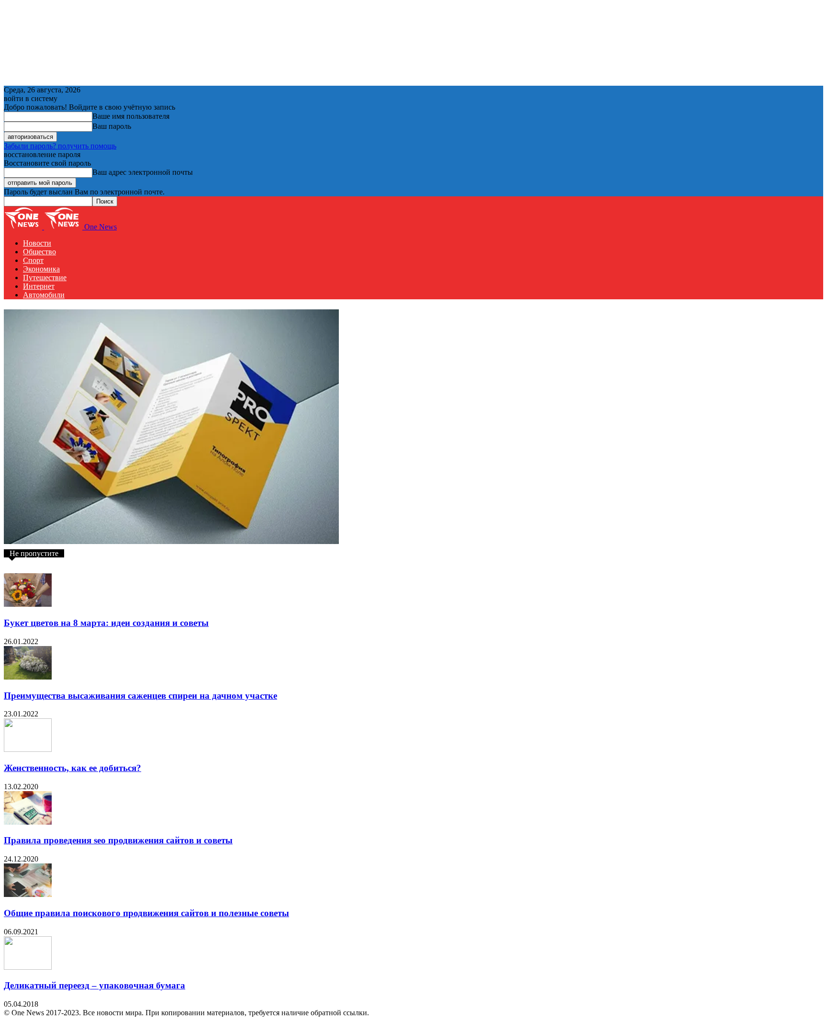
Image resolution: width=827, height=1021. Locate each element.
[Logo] (24, 227)
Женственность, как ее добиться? (72, 768)
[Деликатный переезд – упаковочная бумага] (28, 967)
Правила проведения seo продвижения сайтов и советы (118, 840)
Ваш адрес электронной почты (142, 172)
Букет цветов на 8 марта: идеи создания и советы (106, 623)
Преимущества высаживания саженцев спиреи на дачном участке (140, 696)
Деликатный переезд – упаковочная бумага (94, 985)
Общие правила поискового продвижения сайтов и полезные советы (146, 913)
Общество (39, 252)
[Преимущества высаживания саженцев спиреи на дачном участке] (28, 677)
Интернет (39, 286)
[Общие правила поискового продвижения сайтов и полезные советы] (28, 894)
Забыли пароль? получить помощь (60, 146)
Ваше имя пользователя (130, 116)
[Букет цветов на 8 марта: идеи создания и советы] (28, 604)
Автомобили (44, 295)
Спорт (33, 260)
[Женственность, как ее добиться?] (28, 749)
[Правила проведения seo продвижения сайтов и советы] (28, 822)
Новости (37, 243)
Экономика (41, 269)
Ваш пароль (111, 126)
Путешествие (45, 277)
